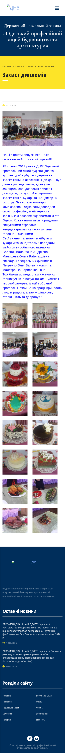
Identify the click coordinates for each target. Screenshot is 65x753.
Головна (6, 66)
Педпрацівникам (10, 707)
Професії (7, 701)
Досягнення (42, 713)
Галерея (6, 719)
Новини (39, 707)
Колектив (7, 713)
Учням (39, 701)
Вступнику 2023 (44, 695)
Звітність (40, 719)
